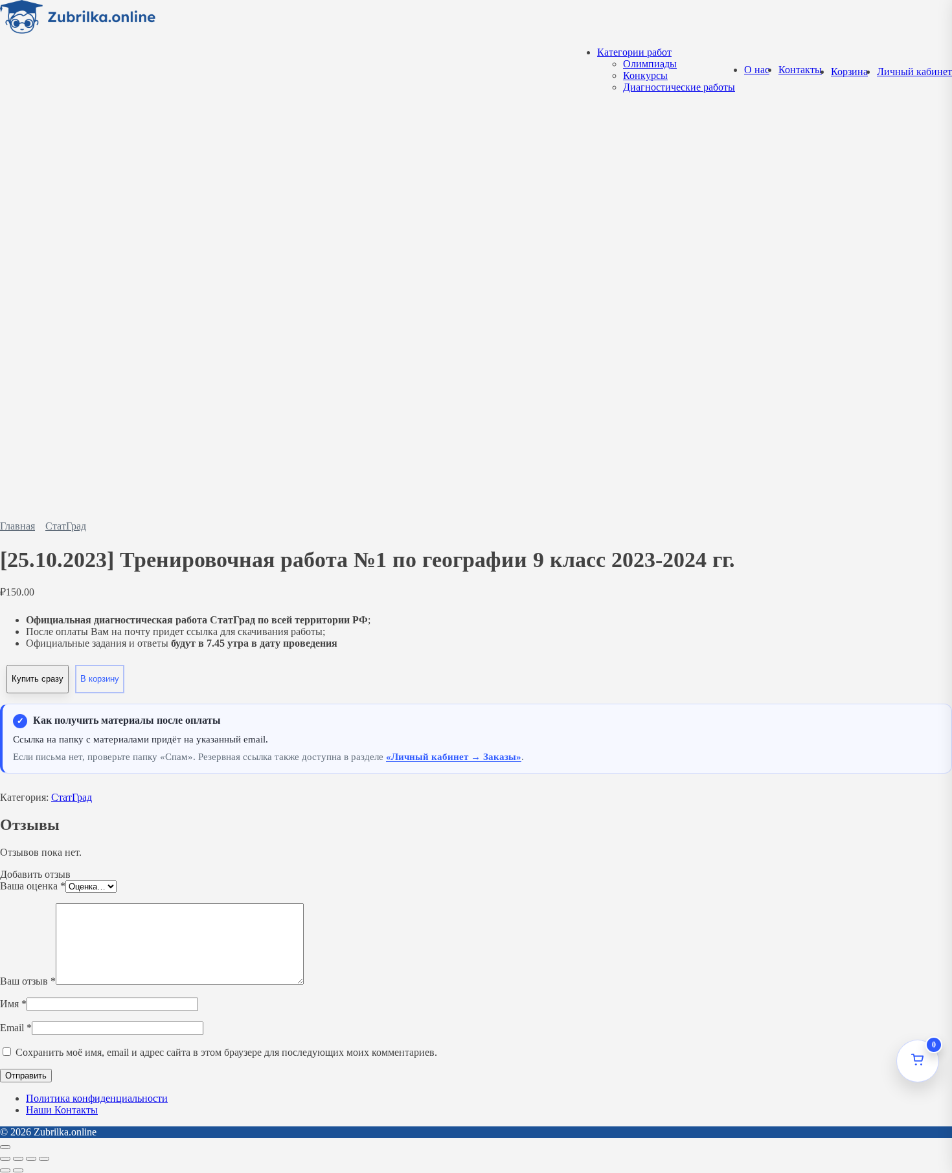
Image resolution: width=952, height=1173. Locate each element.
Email (16, 1027)
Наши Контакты (62, 1109)
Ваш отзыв (28, 981)
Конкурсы (645, 75)
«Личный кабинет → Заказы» (453, 757)
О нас (756, 69)
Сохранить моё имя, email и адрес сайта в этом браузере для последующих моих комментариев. (226, 1052)
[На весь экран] (18, 1159)
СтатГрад (65, 525)
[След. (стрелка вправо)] (18, 1170)
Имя (13, 1003)
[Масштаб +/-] (5, 1159)
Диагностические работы (679, 87)
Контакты (800, 69)
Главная (17, 525)
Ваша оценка (32, 885)
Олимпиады (650, 63)
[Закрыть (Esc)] (44, 1159)
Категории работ (634, 52)
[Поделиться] (31, 1159)
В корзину (99, 679)
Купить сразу (37, 679)
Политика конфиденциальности (97, 1098)
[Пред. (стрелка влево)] (5, 1170)
